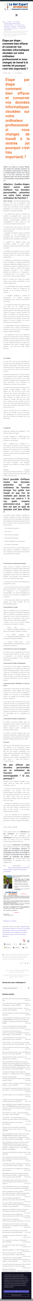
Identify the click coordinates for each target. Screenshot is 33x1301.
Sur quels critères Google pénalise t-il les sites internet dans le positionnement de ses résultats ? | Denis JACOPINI (16, 1204)
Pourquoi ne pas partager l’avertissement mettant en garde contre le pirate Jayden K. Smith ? (16, 1078)
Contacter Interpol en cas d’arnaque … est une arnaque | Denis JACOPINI (15, 1009)
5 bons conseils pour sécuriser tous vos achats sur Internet (15, 1048)
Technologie (6, 26)
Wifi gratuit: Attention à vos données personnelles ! (12, 1123)
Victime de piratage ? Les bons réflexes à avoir (15, 1250)
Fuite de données (8, 29)
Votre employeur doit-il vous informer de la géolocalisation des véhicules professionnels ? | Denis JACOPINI (15, 1158)
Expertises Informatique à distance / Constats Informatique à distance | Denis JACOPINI (15, 1210)
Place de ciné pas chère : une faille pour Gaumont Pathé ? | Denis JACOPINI (13, 1253)
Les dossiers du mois (20, 25)
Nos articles (13, 26)
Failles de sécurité (21, 26)
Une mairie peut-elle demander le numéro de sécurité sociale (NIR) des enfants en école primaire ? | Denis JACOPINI (16, 1032)
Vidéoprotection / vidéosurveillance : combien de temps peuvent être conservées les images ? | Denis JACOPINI (16, 1259)
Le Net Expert (18, 73)
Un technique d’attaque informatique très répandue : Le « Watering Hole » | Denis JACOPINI (16, 1072)
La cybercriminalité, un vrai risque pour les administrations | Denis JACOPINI (14, 1038)
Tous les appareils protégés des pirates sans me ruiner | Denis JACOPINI (13, 1199)
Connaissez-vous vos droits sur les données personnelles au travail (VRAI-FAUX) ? (14, 1231)
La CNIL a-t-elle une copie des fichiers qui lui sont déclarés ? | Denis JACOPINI (16, 1084)
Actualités (9, 21)
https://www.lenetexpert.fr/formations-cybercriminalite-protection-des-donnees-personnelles (16, 869)
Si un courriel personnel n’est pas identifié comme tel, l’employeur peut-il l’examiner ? (14, 1027)
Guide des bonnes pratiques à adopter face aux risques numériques (13, 1220)
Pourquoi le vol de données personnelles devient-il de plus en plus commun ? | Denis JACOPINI (14, 1129)
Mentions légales (16, 1295)
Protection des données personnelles (12, 23)
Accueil (4, 21)
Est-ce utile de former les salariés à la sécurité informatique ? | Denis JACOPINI (15, 1004)
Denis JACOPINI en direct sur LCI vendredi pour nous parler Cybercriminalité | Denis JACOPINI (15, 1187)
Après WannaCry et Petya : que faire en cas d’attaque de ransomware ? (14, 1058)
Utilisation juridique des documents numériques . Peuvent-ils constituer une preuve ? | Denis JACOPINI (15, 1271)
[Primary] (16, 15)
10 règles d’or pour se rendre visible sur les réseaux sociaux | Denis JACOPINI (14, 1100)
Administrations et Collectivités (11, 28)
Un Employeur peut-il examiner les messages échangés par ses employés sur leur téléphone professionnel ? (15, 1225)
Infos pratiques (16, 21)
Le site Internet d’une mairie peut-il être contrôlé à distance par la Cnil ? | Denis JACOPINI (16, 1265)
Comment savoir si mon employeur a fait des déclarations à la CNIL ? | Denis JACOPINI (16, 1215)
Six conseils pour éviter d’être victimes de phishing (14, 1246)
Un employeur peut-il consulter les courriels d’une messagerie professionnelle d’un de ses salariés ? (15, 1181)
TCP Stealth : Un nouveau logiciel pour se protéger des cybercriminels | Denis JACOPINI (15, 1118)
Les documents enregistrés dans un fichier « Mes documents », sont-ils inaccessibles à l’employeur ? (16, 1090)
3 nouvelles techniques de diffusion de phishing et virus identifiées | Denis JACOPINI (16, 1164)
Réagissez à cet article (9, 921)
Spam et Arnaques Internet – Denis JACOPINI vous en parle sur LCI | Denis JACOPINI (16, 1053)
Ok (16, 1291)
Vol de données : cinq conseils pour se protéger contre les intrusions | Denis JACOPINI (16, 1043)
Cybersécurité (22, 28)
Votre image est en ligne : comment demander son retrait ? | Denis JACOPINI (15, 1113)
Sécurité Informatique (8, 25)
